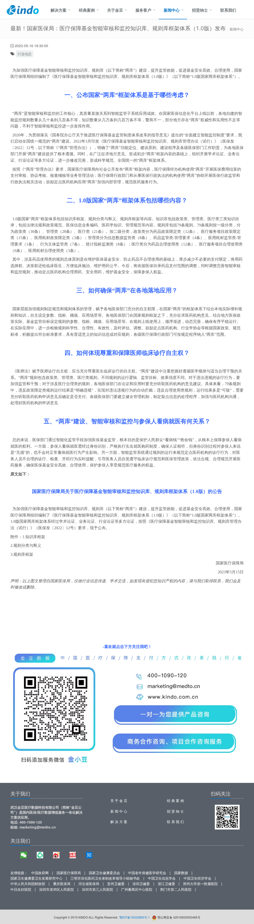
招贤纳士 (200, 10)
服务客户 (143, 10)
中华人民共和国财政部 (27, 883)
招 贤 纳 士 (175, 811)
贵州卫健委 (116, 883)
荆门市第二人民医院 (175, 889)
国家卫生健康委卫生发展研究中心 (36, 878)
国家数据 (181, 872)
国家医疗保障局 (69, 872)
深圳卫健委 (141, 883)
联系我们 (228, 10)
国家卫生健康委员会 (104, 872)
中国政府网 (40, 872)
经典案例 (87, 10)
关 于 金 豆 (118, 800)
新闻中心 (172, 10)
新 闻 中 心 (118, 811)
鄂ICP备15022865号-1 (134, 917)
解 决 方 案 (118, 821)
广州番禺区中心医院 (136, 889)
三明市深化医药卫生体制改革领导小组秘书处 (105, 878)
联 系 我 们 (175, 821)
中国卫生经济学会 (197, 878)
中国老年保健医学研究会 (147, 872)
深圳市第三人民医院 (97, 889)
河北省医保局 (88, 883)
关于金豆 (115, 10)
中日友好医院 (20, 889)
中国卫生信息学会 (162, 878)
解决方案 (58, 10)
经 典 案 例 (175, 800)
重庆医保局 (61, 883)
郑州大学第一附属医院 (200, 883)
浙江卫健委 (166, 883)
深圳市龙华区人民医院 (56, 889)
